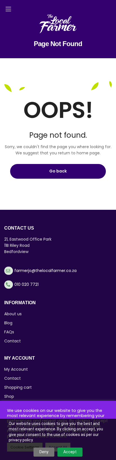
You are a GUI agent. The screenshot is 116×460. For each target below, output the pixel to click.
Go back (58, 171)
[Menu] (8, 9)
